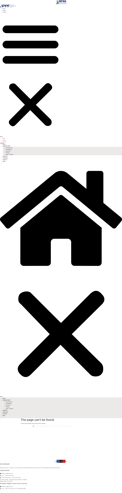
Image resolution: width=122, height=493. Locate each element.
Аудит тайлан (9, 154)
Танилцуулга (9, 147)
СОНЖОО (4, 12)
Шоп (4, 161)
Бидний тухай (6, 146)
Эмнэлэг (5, 156)
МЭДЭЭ (4, 10)
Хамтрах (8, 151)
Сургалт (5, 159)
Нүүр (4, 144)
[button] (30, 75)
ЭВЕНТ (4, 8)
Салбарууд (9, 149)
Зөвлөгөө (5, 158)
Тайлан (8, 152)
